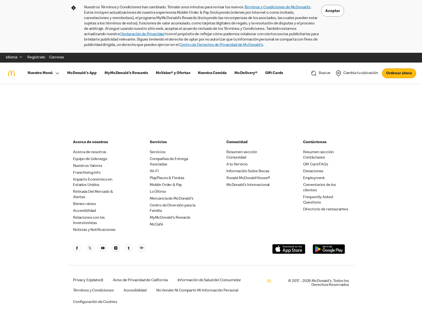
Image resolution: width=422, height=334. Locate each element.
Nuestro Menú (40, 73)
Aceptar (332, 11)
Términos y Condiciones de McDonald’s (277, 8)
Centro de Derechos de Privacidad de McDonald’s (221, 45)
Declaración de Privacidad (142, 34)
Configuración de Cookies (95, 302)
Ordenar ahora (399, 73)
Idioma (11, 58)
